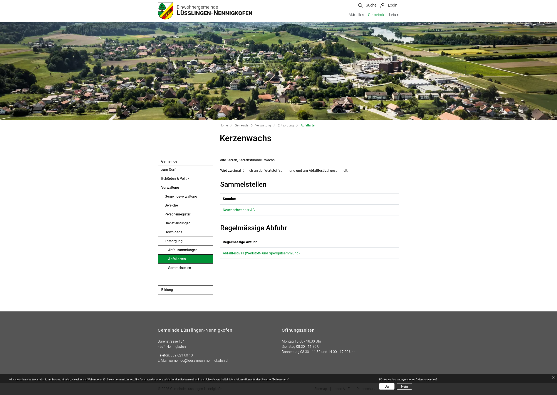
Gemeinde (376, 14)
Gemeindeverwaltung (181, 196)
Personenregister (177, 214)
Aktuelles (356, 14)
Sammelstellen (179, 268)
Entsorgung (174, 241)
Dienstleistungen (177, 223)
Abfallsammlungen (183, 250)
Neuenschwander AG (239, 210)
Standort (229, 199)
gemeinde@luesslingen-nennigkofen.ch (199, 360)
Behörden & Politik (175, 178)
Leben (394, 14)
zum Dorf (168, 170)
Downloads (173, 232)
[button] (367, 5)
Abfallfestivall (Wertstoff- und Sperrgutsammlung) (261, 253)
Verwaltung (170, 187)
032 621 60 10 (182, 355)
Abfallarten (180, 260)
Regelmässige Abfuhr (240, 242)
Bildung (167, 290)
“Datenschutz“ (280, 379)
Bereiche (171, 205)
